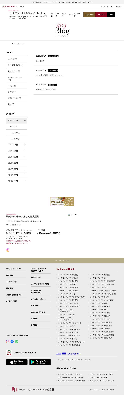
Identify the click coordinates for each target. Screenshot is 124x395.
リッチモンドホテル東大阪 (99, 297)
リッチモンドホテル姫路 (98, 303)
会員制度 (119, 6)
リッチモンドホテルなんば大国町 (102, 300)
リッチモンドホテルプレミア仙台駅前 (71, 297)
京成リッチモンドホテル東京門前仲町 (71, 381)
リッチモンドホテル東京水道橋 (69, 329)
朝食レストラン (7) (14, 98)
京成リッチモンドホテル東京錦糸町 (71, 377)
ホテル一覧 (104, 6)
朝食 (112, 6)
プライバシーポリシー (38, 299)
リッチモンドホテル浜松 (98, 287)
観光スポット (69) (14, 71)
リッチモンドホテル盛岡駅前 (68, 290)
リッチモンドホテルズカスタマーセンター (38, 270)
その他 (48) (12, 92)
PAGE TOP (64, 260)
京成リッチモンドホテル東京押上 (70, 374)
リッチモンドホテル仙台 (66, 294)
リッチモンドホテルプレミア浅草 (69, 323)
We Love (45, 14)
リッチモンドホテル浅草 (66, 326)
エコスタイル (35, 305)
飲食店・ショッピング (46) (15, 78)
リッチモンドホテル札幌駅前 (68, 275)
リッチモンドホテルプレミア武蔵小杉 (71, 342)
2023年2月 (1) (15, 138)
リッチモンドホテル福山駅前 (100, 306)
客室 (52, 14)
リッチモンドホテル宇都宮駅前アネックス (66, 310)
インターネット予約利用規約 (36, 291)
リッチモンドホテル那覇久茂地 (101, 338)
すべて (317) (12, 59)
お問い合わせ (36, 277)
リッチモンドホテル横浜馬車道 (69, 345)
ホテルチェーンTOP (13, 269)
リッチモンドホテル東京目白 (68, 332)
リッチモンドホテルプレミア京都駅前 (103, 290)
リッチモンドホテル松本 (98, 278)
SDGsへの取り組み (38, 312)
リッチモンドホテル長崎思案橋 (101, 325)
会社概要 (34, 318)
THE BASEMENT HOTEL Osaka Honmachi (74, 360)
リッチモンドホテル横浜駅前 (100, 275)
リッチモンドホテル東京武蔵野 (69, 336)
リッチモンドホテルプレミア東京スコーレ (66, 318)
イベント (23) (12, 86)
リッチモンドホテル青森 (66, 284)
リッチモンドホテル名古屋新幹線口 (103, 281)
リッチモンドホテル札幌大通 (68, 278)
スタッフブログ (11, 282)
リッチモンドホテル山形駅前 (68, 300)
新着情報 (9, 288)
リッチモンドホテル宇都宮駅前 (69, 306)
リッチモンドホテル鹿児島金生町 (102, 332)
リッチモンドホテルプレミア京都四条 (103, 294)
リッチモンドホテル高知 (98, 309)
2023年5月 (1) (15, 132)
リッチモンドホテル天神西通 (100, 319)
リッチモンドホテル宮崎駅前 (100, 329)
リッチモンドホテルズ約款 (40, 284)
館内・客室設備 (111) (15, 65)
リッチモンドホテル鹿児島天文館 (102, 335)
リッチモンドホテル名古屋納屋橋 (102, 284)
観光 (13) (11, 104)
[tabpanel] (62, 201)
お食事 (57, 14)
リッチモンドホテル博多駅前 (100, 313)
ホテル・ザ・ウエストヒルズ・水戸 (101, 374)
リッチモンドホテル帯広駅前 (68, 281)
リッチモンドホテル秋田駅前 (68, 287)
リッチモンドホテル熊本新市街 (101, 322)
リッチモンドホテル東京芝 (67, 339)
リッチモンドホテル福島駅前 (68, 303)
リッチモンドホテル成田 (66, 315)
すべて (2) (13, 126)
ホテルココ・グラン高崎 (98, 377)
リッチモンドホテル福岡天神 (100, 316)
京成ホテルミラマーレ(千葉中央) (102, 381)
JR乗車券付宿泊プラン (14, 295)
